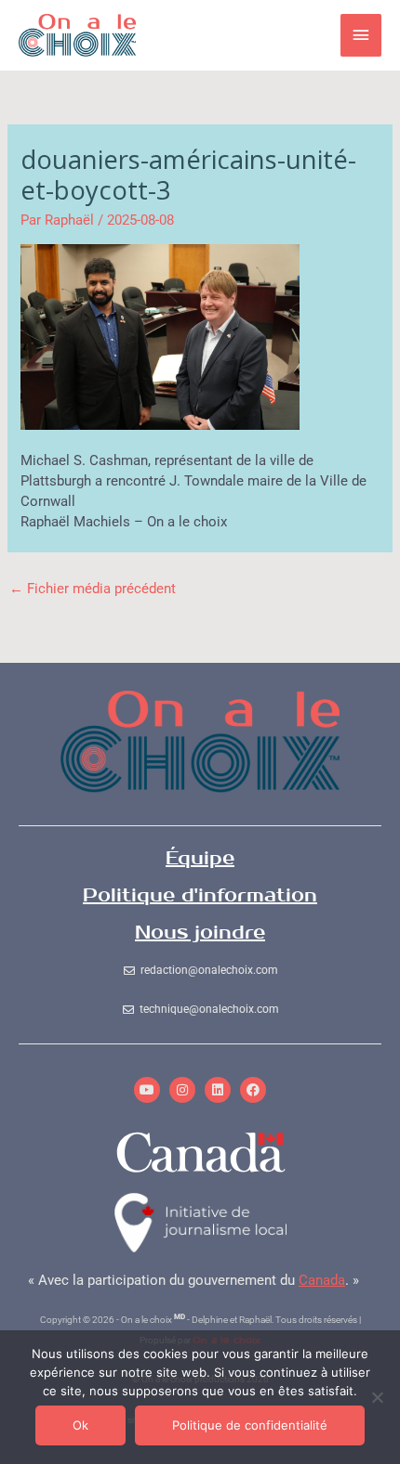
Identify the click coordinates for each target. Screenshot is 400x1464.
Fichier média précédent (92, 588)
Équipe (200, 858)
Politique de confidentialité (249, 1425)
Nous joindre (200, 932)
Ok (80, 1425)
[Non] (376, 1397)
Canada (322, 1280)
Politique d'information (200, 895)
